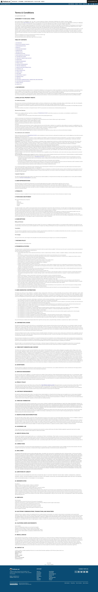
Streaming (39, 578)
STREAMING (20, 1)
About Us (38, 571)
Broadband (39, 573)
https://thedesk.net (27, 22)
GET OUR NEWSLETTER (92, 1)
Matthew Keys (16, 577)
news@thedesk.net (15, 576)
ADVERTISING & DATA (28, 1)
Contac (50, 579)
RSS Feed (51, 578)
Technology (51, 572)
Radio (38, 577)
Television (39, 579)
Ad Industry (39, 572)
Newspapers (39, 576)
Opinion (50, 576)
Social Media (51, 571)
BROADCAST (15, 1)
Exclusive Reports (52, 573)
